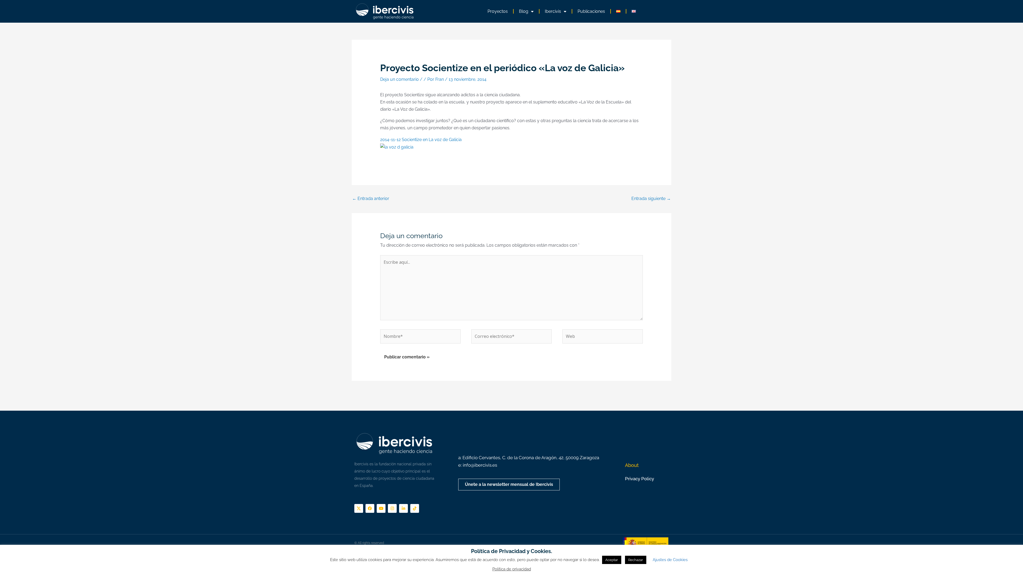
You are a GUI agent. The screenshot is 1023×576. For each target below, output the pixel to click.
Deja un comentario (399, 79)
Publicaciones (591, 11)
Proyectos (498, 11)
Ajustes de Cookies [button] (670, 559)
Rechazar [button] (635, 560)
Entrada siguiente (651, 198)
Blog (523, 11)
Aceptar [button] (611, 560)
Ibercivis (553, 11)
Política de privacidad (511, 569)
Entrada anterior (370, 198)
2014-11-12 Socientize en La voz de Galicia (421, 139)
